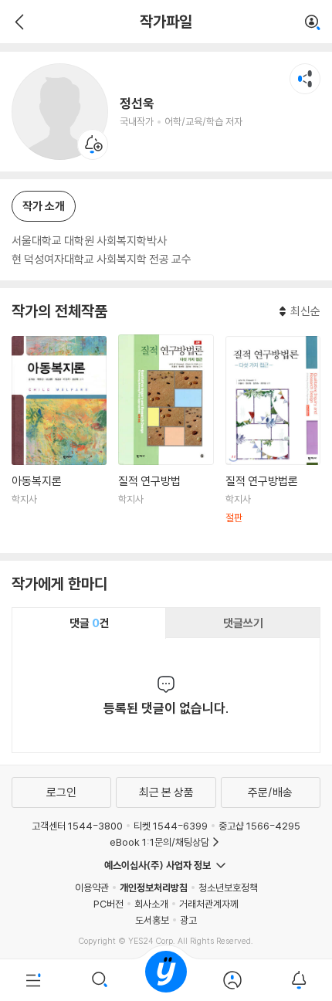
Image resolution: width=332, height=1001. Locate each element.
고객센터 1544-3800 (77, 825)
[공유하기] (305, 78)
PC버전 (108, 904)
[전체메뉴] (33, 980)
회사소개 (151, 904)
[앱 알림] (298, 980)
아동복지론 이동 (59, 438)
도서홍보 (152, 920)
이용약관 (92, 887)
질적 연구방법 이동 (165, 437)
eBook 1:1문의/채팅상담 (159, 842)
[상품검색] (99, 980)
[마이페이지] (232, 980)
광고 (188, 920)
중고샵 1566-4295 (259, 825)
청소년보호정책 (228, 887)
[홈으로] (166, 980)
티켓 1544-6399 (171, 825)
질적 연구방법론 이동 (272, 438)
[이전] (17, 21)
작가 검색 (312, 23)
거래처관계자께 (209, 904)
